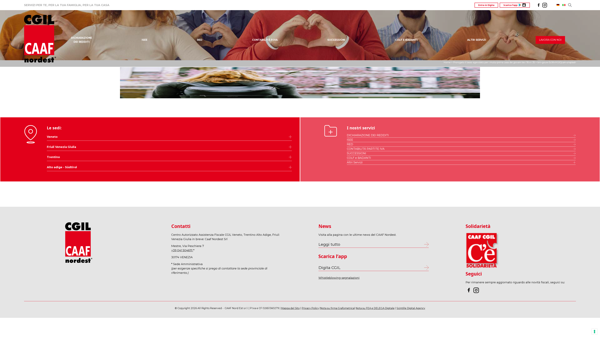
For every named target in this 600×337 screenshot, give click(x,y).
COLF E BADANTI (406, 39)
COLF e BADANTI (359, 158)
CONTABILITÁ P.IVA (265, 39)
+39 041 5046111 (182, 250)
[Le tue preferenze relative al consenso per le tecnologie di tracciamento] (595, 332)
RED (199, 39)
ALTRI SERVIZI (476, 39)
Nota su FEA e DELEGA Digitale (375, 308)
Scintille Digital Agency (411, 308)
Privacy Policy (310, 308)
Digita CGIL (329, 267)
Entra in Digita (486, 5)
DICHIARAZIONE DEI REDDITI (368, 135)
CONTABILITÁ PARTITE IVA (366, 149)
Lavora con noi (550, 39)
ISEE (144, 39)
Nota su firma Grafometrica (337, 308)
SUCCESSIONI (336, 39)
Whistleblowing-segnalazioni (339, 278)
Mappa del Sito (290, 308)
